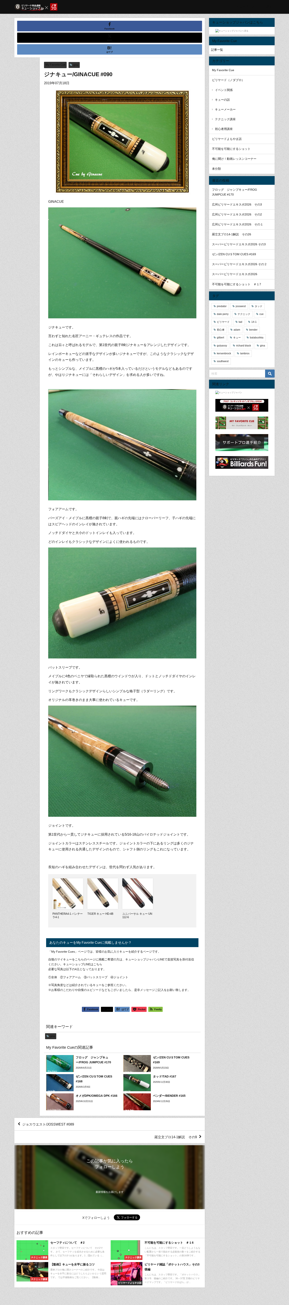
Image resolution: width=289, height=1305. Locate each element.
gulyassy (222, 345)
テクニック (244, 314)
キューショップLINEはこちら (82, 964)
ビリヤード (223, 322)
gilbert (220, 337)
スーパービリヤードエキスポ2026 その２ (239, 264)
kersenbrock (224, 353)
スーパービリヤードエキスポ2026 (234, 274)
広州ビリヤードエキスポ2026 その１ (237, 224)
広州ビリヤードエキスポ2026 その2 (237, 214)
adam (237, 329)
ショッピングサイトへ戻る (254, 6)
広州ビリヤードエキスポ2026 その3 (237, 204)
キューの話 (222, 99)
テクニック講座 (225, 119)
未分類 (216, 168)
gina (75, 64)
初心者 (220, 329)
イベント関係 (224, 89)
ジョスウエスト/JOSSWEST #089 (48, 1124)
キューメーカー (225, 109)
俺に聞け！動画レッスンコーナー (234, 158)
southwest (222, 361)
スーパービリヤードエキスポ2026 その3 (239, 244)
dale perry (222, 314)
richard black (243, 345)
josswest (241, 306)
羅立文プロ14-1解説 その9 (175, 1137)
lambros (244, 353)
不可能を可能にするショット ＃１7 (236, 284)
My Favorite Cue (55, 64)
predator (222, 306)
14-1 (254, 322)
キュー (237, 337)
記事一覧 (217, 49)
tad (240, 322)
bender (253, 329)
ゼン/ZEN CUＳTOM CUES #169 (234, 254)
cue (261, 314)
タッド (258, 306)
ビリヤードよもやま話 (227, 138)
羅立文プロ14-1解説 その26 (231, 234)
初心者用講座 (224, 128)
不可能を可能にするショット (231, 148)
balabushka (256, 337)
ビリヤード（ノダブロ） (228, 80)
